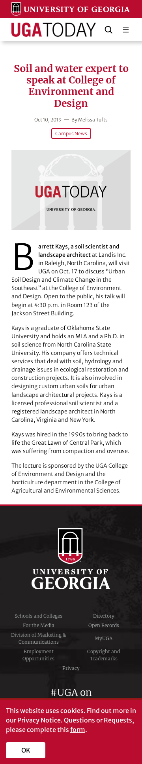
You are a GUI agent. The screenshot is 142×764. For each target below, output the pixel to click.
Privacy (71, 668)
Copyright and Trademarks (103, 655)
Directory (103, 616)
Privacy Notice (39, 720)
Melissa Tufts (93, 120)
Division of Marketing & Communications (38, 638)
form (77, 730)
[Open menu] (126, 29)
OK (25, 750)
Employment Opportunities (38, 655)
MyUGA (103, 638)
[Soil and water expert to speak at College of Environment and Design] (71, 190)
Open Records (103, 625)
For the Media (38, 625)
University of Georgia (71, 558)
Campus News (71, 133)
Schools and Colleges (38, 616)
